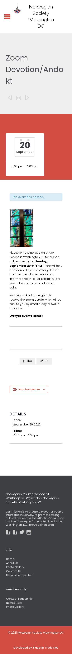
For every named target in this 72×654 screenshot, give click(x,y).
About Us (12, 563)
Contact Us (13, 571)
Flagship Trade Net (45, 648)
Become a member (19, 575)
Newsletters (14, 603)
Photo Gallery (15, 567)
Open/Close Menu (7, 16)
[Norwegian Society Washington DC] (17, 8)
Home (10, 559)
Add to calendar (29, 389)
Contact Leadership (19, 599)
